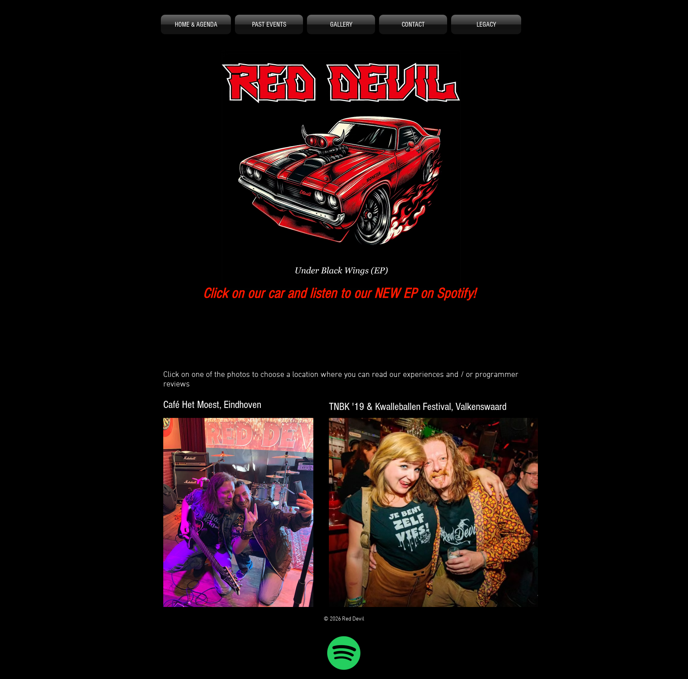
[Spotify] (344, 652)
